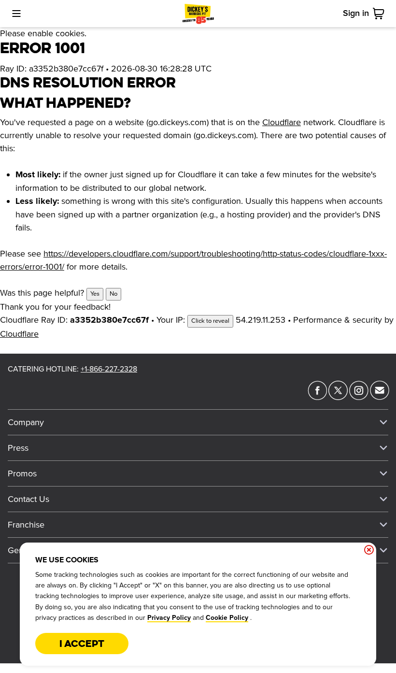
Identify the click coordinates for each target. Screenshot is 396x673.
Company (26, 422)
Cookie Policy (227, 618)
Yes (94, 294)
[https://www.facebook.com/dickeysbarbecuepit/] (317, 397)
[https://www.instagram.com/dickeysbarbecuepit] (358, 397)
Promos (22, 473)
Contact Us (28, 499)
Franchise (26, 524)
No (113, 294)
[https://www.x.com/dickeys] (338, 397)
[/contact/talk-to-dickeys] (379, 397)
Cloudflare (281, 122)
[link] (380, 13)
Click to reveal (210, 321)
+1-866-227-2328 (109, 369)
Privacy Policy (169, 618)
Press (18, 448)
